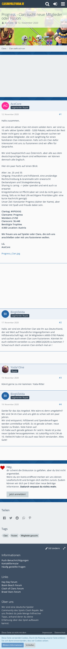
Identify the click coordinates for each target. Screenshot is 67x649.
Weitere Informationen (12, 645)
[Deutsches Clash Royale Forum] (13, 4)
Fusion (14, 535)
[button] (63, 4)
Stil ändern (54, 548)
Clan (6, 535)
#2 (60, 322)
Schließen (30, 645)
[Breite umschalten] (64, 548)
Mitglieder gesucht (29, 535)
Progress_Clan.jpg (11, 253)
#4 (60, 404)
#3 (60, 377)
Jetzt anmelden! (17, 494)
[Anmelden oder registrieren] (55, 4)
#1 (60, 114)
